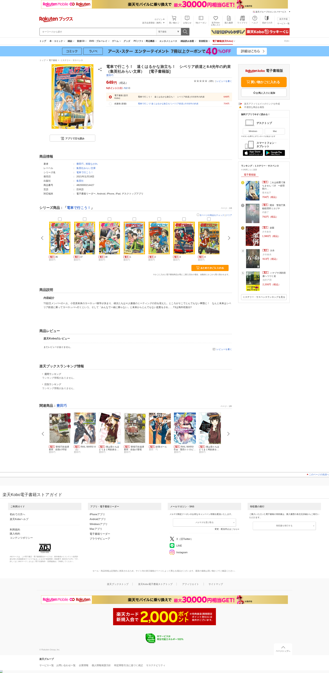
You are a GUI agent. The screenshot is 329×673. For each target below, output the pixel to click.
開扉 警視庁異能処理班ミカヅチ (273, 207)
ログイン (159, 19)
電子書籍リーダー (100, 533)
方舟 (272, 250)
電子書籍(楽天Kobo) (222, 41)
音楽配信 (203, 41)
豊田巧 (109, 75)
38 (106, 257)
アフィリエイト (190, 584)
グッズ (127, 41)
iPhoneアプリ (97, 514)
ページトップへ (283, 651)
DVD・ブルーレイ (98, 41)
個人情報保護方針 (101, 665)
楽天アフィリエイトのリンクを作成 (262, 103)
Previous (43, 433)
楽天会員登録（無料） (152, 23)
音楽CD (80, 41)
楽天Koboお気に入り (215, 24)
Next (228, 433)
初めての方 (267, 23)
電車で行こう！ (84, 172)
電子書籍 (53, 60)
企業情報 (83, 665)
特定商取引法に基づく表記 (128, 665)
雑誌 (70, 41)
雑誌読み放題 (187, 41)
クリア (229, 215)
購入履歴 (229, 23)
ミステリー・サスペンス (71, 60)
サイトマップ (216, 584)
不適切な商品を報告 (254, 107)
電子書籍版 (250, 174)
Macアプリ (96, 528)
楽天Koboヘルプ (19, 519)
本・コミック (56, 41)
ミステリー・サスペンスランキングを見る (264, 297)
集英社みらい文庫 (86, 168)
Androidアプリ (98, 519)
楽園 (271, 228)
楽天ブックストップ (118, 584)
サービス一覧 (283, 23)
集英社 (80, 180)
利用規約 (15, 529)
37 (81, 257)
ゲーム (115, 41)
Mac (275, 131)
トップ (42, 41)
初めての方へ (17, 514)
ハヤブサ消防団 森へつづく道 (275, 274)
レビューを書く (224, 81)
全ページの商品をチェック (212, 215)
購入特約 (15, 533)
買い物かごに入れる (265, 82)
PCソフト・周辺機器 (144, 41)
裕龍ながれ (92, 163)
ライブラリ (242, 23)
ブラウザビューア (100, 538)
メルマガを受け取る (204, 522)
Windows (253, 131)
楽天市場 (283, 19)
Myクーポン (201, 23)
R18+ (287, 41)
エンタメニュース (168, 41)
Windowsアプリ (99, 524)
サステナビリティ (155, 665)
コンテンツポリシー (21, 537)
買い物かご (174, 23)
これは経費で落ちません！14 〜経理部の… (273, 185)
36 (56, 257)
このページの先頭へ (319, 474)
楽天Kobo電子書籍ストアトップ (155, 584)
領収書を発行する (284, 525)
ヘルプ (255, 23)
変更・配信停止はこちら (226, 529)
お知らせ (187, 23)
